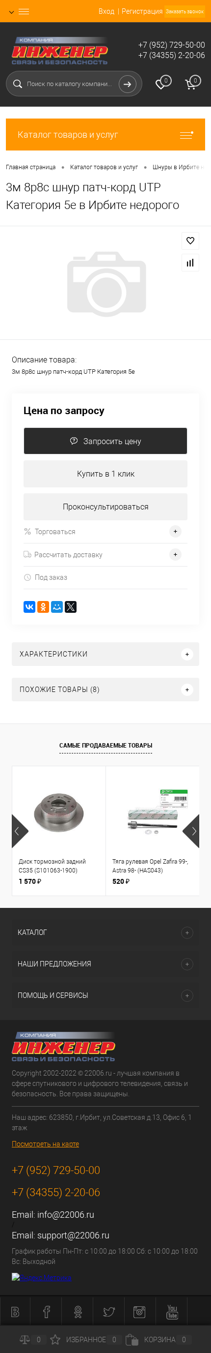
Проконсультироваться (106, 506)
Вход (106, 11)
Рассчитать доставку (68, 555)
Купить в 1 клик (105, 474)
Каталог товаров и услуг (68, 134)
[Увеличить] (105, 284)
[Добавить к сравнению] (190, 262)
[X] (71, 607)
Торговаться (55, 532)
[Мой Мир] (57, 607)
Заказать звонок (185, 11)
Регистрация (142, 11)
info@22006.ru (65, 1214)
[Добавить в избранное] (190, 241)
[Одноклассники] (43, 607)
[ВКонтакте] (29, 607)
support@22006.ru (73, 1235)
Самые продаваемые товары (105, 745)
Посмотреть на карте (45, 1144)
